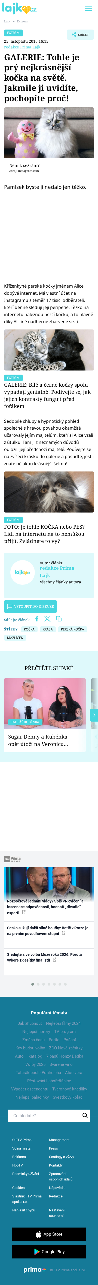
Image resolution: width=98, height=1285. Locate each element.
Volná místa (21, 1148)
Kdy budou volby (30, 1048)
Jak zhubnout (30, 1023)
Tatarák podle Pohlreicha (38, 1072)
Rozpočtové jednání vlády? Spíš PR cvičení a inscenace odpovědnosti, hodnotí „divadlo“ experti (45, 907)
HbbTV (17, 1165)
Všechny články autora (60, 581)
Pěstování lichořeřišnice (49, 1080)
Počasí (69, 1039)
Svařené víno (61, 1064)
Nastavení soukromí (57, 1213)
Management (59, 1140)
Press (53, 1148)
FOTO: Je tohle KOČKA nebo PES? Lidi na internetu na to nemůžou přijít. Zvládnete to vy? (44, 533)
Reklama (19, 1157)
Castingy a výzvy (61, 1157)
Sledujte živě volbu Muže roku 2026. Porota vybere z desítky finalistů (44, 957)
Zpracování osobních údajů (60, 1176)
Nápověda (57, 1188)
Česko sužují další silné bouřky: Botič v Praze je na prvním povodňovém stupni (47, 931)
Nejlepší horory (36, 1031)
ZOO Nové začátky (65, 1048)
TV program (65, 1031)
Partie (54, 1039)
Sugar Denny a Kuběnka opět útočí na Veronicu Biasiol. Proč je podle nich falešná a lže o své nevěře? (40, 740)
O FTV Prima (22, 1140)
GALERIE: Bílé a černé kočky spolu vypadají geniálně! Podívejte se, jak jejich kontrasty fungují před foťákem (47, 395)
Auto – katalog (28, 1056)
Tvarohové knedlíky (69, 1089)
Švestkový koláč (67, 1097)
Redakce (56, 1196)
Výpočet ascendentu (29, 1089)
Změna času (33, 1039)
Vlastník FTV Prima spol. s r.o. (27, 1199)
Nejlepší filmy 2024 (63, 1023)
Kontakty (56, 1165)
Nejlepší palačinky (32, 1097)
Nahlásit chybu (23, 1210)
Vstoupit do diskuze (34, 606)
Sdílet (78, 36)
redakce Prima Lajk (22, 47)
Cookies (18, 1188)
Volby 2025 (35, 1064)
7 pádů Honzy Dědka (64, 1056)
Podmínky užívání (25, 1174)
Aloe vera (73, 1072)
